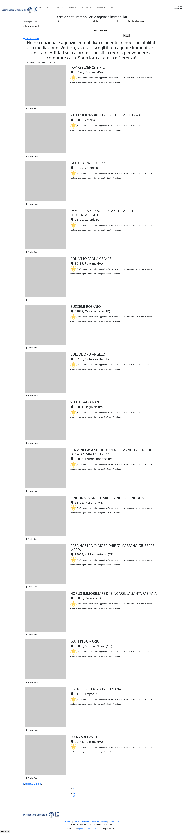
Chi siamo (68, 822)
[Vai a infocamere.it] (19, 10)
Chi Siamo (50, 7)
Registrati (178, 6)
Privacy (76, 822)
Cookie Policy (114, 822)
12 (38, 784)
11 (32, 784)
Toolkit (58, 7)
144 (43, 784)
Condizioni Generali (99, 822)
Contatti (110, 7)
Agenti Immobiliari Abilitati (89, 828)
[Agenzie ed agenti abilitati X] (74, 788)
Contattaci (85, 822)
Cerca (126, 36)
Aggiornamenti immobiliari (73, 7)
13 (40, 784)
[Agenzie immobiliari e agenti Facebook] (74, 791)
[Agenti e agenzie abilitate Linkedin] (74, 793)
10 (27, 784)
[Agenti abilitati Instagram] (74, 796)
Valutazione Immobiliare (95, 7)
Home (41, 7)
